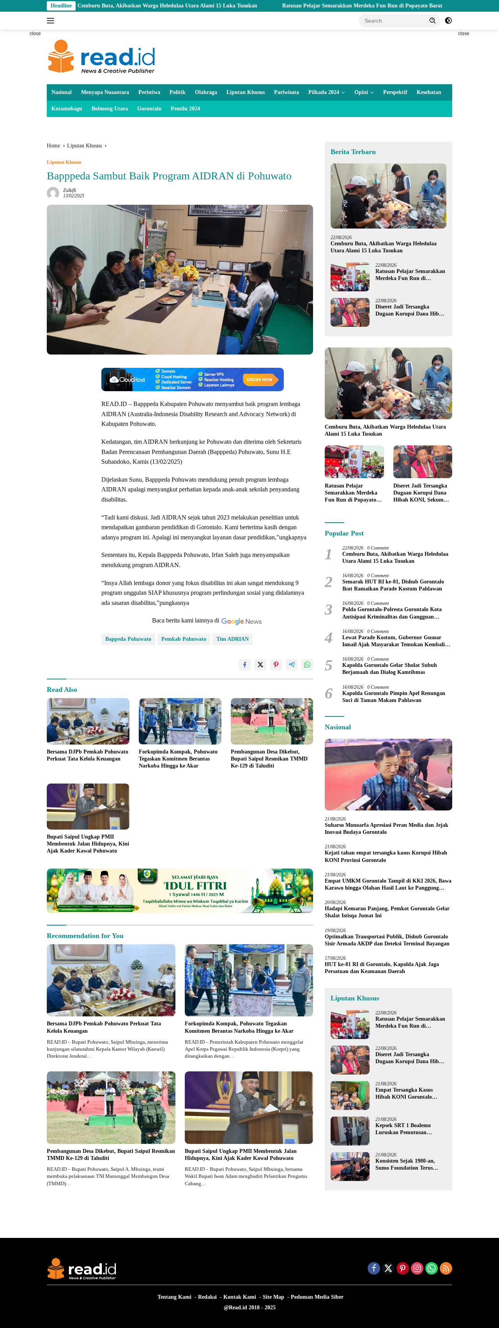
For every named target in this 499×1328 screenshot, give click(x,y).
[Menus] (52, 20)
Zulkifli (69, 190)
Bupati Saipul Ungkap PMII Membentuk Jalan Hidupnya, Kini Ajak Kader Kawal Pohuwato (88, 844)
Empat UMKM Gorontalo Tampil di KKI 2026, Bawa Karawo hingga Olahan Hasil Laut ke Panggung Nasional (388, 884)
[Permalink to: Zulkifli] (53, 192)
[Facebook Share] (245, 665)
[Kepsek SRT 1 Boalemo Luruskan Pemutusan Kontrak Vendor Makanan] (350, 1130)
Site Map (273, 1297)
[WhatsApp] (431, 1269)
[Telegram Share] (291, 665)
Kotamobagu (66, 109)
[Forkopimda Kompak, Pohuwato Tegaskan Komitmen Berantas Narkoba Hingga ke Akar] (180, 721)
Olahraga (206, 92)
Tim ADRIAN (232, 639)
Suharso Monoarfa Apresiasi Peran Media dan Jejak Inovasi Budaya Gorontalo (386, 828)
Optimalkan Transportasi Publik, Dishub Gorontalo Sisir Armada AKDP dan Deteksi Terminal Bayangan (387, 939)
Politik (178, 92)
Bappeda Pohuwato (128, 639)
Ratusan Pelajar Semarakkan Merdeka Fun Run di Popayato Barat (305, 6)
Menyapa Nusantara (105, 92)
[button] (433, 20)
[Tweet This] (260, 665)
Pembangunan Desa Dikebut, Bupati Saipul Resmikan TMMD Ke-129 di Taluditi (269, 759)
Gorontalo (149, 109)
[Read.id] (101, 56)
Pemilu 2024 (185, 109)
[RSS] (446, 1269)
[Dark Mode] (448, 20)
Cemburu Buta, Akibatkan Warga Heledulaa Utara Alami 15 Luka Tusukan (110, 6)
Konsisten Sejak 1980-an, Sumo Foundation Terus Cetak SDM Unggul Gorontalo (405, 1164)
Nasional (61, 92)
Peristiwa (149, 92)
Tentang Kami (174, 1297)
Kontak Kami (239, 1297)
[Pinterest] (402, 1269)
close (35, 33)
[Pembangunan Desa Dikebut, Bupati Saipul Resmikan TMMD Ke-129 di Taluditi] (272, 721)
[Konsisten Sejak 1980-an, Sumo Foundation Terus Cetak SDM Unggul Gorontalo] (350, 1166)
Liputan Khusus (245, 92)
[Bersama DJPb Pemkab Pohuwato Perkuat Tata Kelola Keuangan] (88, 721)
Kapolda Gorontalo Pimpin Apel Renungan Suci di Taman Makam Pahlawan (393, 696)
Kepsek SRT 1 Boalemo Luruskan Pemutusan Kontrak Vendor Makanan (407, 1129)
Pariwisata (286, 92)
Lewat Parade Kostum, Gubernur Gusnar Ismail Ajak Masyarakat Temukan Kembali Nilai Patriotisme (393, 641)
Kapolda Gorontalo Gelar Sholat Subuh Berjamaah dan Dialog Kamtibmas (389, 668)
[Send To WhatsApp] (307, 665)
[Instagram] (417, 1269)
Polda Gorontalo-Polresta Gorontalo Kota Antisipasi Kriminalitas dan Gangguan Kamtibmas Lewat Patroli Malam (392, 613)
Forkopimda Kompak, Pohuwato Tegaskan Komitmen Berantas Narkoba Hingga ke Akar (178, 759)
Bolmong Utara (110, 109)
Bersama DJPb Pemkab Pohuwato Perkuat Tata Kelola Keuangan (87, 755)
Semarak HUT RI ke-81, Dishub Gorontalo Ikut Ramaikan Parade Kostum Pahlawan (393, 585)
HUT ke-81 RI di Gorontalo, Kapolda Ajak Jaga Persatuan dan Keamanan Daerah (382, 967)
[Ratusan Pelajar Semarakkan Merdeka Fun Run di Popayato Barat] (350, 276)
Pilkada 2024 (323, 92)
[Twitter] (388, 1269)
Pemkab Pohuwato (183, 639)
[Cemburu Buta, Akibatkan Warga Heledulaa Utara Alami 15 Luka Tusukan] (388, 196)
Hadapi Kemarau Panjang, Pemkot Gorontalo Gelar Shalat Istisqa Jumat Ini (387, 912)
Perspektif (395, 92)
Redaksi (207, 1297)
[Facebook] (374, 1269)
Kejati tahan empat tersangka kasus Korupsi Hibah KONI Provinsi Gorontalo (386, 856)
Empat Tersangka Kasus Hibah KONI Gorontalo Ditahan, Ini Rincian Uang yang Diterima (406, 1093)
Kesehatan (429, 92)
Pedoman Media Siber (317, 1297)
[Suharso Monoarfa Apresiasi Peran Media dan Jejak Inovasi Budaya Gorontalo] (388, 774)
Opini (361, 92)
